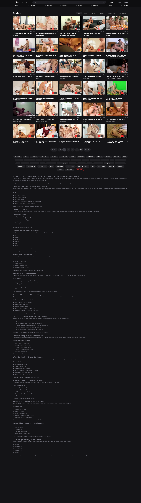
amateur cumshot (75, 159)
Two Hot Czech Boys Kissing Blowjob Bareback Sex (114, 99)
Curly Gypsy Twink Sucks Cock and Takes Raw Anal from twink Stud (116, 56)
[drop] (34, 34)
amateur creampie (70, 166)
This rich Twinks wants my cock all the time (92, 120)
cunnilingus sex (64, 156)
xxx (112, 159)
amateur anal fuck (31, 166)
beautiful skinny (51, 163)
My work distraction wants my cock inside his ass (46, 34)
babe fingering (60, 166)
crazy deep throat (109, 163)
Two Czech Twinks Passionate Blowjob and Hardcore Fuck (67, 34)
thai (18, 163)
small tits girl (111, 166)
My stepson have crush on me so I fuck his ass (69, 99)
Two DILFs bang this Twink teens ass (92, 56)
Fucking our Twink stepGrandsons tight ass (22, 34)
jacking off (108, 156)
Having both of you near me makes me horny (115, 34)
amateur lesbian (44, 156)
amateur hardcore (29, 159)
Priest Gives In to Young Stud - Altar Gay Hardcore (46, 141)
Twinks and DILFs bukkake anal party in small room (45, 120)
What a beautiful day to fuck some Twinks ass (92, 77)
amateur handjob (101, 166)
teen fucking (54, 156)
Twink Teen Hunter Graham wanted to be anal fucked (115, 120)
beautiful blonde (98, 163)
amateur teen (55, 159)
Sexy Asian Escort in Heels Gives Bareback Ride (22, 120)
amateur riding (69, 169)
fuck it (93, 166)
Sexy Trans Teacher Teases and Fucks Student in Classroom (115, 77)
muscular (39, 159)
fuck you (72, 156)
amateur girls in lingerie (83, 166)
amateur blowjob (94, 159)
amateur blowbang (120, 159)
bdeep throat (20, 166)
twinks (124, 156)
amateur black (35, 163)
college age (120, 166)
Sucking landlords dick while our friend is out (68, 120)
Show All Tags (79, 169)
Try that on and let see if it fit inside (22, 76)
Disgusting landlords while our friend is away (91, 141)
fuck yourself (81, 163)
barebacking (116, 156)
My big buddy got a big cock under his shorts (46, 99)
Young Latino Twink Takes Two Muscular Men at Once (21, 141)
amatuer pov (17, 156)
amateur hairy (90, 156)
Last (81, 149)
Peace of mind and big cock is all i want (45, 77)
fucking (51, 166)
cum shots (85, 159)
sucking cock (34, 156)
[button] (104, 2)
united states (104, 159)
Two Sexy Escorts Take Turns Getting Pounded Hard (67, 56)
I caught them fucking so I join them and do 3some (92, 99)
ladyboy (46, 159)
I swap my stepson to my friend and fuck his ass (69, 77)
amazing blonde (65, 159)
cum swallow (80, 156)
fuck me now (25, 163)
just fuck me (99, 156)
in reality (26, 156)
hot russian (72, 163)
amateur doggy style (62, 163)
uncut (43, 163)
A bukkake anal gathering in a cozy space (69, 141)
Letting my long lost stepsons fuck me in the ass (22, 99)
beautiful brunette (42, 166)
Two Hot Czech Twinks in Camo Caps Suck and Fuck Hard (114, 141)
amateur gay (19, 159)
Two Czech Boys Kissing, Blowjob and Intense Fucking (22, 56)
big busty (60, 169)
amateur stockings (120, 163)
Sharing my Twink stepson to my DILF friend (92, 34)
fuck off (89, 163)
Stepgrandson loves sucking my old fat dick (46, 56)
